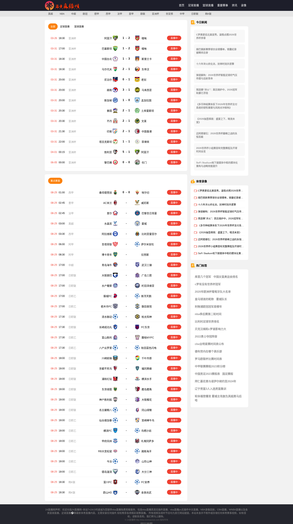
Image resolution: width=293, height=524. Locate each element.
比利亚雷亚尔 (149, 234)
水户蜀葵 (107, 285)
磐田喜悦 (147, 306)
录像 (243, 5)
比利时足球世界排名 (207, 321)
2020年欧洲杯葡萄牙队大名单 (213, 291)
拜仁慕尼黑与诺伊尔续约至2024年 (215, 381)
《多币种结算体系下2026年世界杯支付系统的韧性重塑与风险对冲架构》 (216, 106)
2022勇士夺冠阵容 (206, 336)
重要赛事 (222, 5)
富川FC (107, 482)
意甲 (131, 13)
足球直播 (193, 5)
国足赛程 (227, 373)
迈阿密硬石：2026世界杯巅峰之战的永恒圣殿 (216, 135)
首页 (181, 5)
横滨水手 (147, 379)
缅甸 (144, 38)
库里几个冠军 (203, 276)
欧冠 (85, 13)
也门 (144, 162)
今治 (109, 461)
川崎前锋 (107, 358)
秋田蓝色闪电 (149, 347)
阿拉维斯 (107, 234)
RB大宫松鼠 (105, 451)
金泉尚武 (146, 492)
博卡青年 (107, 254)
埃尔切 (145, 192)
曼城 (144, 223)
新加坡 (108, 100)
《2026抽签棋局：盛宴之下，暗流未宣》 (215, 120)
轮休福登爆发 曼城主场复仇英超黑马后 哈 (218, 398)
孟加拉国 (146, 100)
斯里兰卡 (147, 59)
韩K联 (208, 13)
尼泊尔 (108, 79)
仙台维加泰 (105, 420)
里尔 (109, 213)
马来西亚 (147, 90)
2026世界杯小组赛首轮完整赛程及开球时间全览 (216, 150)
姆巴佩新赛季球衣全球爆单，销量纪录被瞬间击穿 (216, 51)
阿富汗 (108, 38)
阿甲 (71, 244)
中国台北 (107, 59)
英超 (50, 13)
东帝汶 (145, 69)
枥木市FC (106, 306)
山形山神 (147, 461)
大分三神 (147, 471)
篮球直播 (208, 5)
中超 (73, 13)
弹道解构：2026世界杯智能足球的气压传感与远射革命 (216, 77)
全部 (53, 26)
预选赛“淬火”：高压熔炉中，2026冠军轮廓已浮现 (216, 91)
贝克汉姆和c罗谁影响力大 (210, 329)
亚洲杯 (155, 13)
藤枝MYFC (148, 337)
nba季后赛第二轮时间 (208, 314)
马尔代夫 (107, 69)
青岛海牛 (107, 265)
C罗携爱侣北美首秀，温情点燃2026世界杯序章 (216, 36)
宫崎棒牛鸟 (148, 420)
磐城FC (107, 296)
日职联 (194, 13)
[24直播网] (62, 10)
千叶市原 (147, 358)
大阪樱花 (147, 399)
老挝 (143, 79)
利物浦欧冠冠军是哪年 (208, 306)
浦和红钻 (107, 379)
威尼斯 (145, 202)
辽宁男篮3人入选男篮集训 (210, 388)
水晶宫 (108, 223)
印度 (109, 131)
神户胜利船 (105, 399)
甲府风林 (107, 441)
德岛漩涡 (107, 471)
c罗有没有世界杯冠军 (208, 284)
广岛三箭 (147, 275)
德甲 (96, 13)
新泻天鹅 (146, 296)
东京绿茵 (107, 389)
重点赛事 (55, 180)
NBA (62, 13)
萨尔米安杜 (147, 244)
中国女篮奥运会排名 (225, 276)
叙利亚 (108, 152)
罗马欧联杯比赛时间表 (208, 358)
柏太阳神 (147, 316)
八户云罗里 (105, 347)
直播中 (174, 38)
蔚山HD (107, 492)
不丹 (109, 121)
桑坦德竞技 (105, 192)
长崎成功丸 (105, 327)
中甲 (182, 13)
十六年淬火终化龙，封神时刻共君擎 (215, 63)
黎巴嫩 (108, 162)
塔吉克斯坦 (105, 141)
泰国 (109, 110)
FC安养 (145, 482)
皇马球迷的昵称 (204, 299)
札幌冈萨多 (147, 441)
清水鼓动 (107, 316)
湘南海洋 (146, 451)
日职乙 (72, 296)
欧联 (142, 13)
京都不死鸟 (105, 368)
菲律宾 (145, 141)
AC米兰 (107, 202)
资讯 (234, 5)
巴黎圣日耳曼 (149, 213)
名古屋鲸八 (105, 410)
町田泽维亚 (148, 285)
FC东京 (145, 327)
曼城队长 (221, 299)
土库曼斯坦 (147, 110)
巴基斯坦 (107, 48)
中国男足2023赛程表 (207, 373)
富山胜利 (107, 337)
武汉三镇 (147, 265)
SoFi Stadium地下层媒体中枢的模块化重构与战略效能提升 (217, 164)
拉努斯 (145, 254)
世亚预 (169, 13)
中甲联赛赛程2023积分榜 (210, 366)
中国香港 (147, 131)
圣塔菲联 (107, 244)
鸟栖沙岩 (146, 430)
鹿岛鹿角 (147, 389)
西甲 (108, 13)
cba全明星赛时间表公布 (209, 344)
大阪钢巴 (107, 275)
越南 (109, 90)
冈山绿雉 (147, 410)
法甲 (119, 13)
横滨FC (107, 430)
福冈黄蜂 (147, 368)
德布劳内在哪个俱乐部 (208, 351)
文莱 (143, 121)
